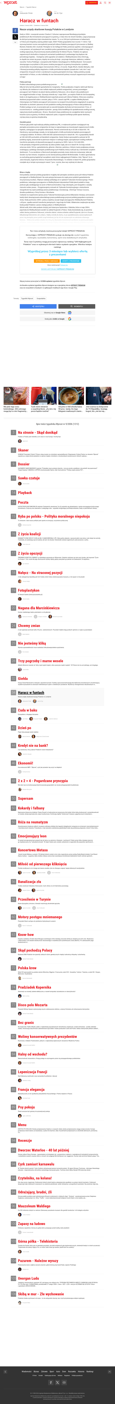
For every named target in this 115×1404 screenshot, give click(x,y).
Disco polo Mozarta (32, 1005)
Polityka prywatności (77, 1375)
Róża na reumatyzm (33, 822)
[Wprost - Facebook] (51, 1382)
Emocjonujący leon (32, 836)
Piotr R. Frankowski (27, 925)
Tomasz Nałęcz (26, 581)
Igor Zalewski (25, 563)
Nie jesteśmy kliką (32, 643)
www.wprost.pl (60, 1399)
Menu (22, 1125)
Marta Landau (25, 996)
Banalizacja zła (29, 882)
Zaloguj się (64, 265)
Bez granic (26, 1023)
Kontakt (41, 1375)
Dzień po (24, 728)
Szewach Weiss (26, 890)
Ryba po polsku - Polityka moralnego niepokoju (54, 516)
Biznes (36, 1371)
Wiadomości (26, 1371)
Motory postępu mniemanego (40, 917)
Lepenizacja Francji (32, 1072)
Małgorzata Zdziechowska (42, 736)
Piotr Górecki (25, 652)
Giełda (23, 679)
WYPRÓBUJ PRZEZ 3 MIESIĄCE (47, 261)
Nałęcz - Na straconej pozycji (40, 573)
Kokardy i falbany (31, 808)
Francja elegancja (31, 1089)
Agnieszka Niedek (41, 872)
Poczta (23, 502)
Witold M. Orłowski (26, 754)
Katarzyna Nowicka (27, 616)
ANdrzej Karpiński (26, 525)
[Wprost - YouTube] (64, 1382)
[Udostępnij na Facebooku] (15, 30)
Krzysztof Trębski (38, 719)
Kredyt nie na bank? (33, 745)
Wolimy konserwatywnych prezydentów (47, 1037)
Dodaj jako (55, 319)
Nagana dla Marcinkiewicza (39, 608)
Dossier (23, 464)
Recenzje (25, 1140)
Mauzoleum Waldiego (34, 1206)
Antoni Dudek (25, 1251)
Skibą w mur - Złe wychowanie (41, 1294)
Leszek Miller (25, 669)
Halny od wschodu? (32, 1054)
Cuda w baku (27, 710)
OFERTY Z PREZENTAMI (70, 261)
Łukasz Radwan (26, 1214)
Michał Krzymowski (57, 616)
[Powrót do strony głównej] (5, 1372)
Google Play (73, 288)
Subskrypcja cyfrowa (50, 1375)
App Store (64, 288)
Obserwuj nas (54, 313)
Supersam (25, 798)
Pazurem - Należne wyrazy (38, 1261)
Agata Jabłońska (26, 1116)
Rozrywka (72, 1371)
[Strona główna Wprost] (10, 2)
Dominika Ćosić (26, 1098)
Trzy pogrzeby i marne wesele (40, 661)
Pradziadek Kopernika (34, 987)
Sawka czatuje (29, 478)
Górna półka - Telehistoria (38, 1241)
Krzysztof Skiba (26, 1302)
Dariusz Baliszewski (27, 978)
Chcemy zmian (29, 626)
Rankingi (90, 1371)
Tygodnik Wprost (27, 298)
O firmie (35, 1375)
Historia (81, 1371)
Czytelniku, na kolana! (35, 1178)
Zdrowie (44, 1371)
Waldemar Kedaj (26, 1080)
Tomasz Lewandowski (27, 1232)
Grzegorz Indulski (42, 616)
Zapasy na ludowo (31, 1224)
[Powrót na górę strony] (109, 1372)
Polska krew (27, 968)
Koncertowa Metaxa (33, 850)
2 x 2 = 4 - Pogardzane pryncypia (43, 781)
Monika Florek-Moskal (27, 959)
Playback (25, 493)
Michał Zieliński (26, 736)
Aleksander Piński (26, 701)
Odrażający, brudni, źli (35, 1192)
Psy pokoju (26, 1107)
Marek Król (25, 441)
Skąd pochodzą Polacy (35, 950)
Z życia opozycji (30, 553)
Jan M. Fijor (40, 701)
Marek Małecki (25, 634)
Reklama (60, 1375)
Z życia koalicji (29, 534)
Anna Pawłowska (56, 872)
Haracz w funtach (31, 693)
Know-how (26, 935)
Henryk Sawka (25, 483)
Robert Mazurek (26, 544)
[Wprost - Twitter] (57, 1382)
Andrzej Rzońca (26, 772)
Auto (58, 1371)
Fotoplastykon (28, 590)
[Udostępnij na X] (15, 37)
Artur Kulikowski (41, 908)
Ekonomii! (25, 763)
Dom (64, 1371)
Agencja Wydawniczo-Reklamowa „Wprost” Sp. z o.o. (53, 1393)
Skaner (23, 450)
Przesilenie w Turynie (34, 899)
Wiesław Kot (25, 1269)
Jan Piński (25, 719)
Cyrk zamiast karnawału (36, 1164)
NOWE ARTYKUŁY (57, 269)
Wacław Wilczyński (27, 789)
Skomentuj (78, 306)
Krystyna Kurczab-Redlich (28, 1045)
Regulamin (67, 1375)
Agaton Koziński (26, 872)
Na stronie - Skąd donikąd (37, 432)
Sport (52, 1371)
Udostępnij (39, 306)
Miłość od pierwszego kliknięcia (42, 864)
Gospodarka (41, 298)
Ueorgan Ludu (28, 1278)
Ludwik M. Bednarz (53, 719)
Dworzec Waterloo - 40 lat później (43, 1150)
